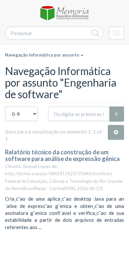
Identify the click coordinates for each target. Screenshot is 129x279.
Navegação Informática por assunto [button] (42, 55)
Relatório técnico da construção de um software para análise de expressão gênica (62, 155)
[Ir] (96, 33)
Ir (116, 114)
